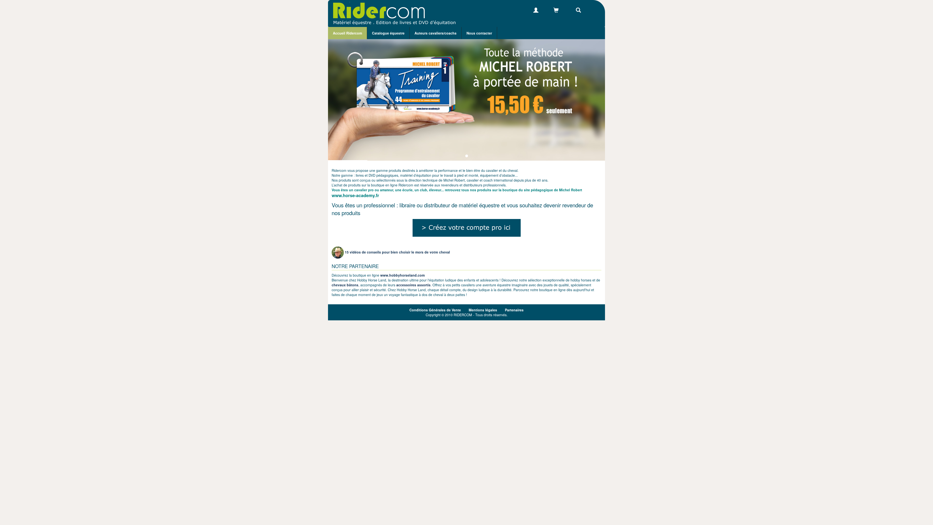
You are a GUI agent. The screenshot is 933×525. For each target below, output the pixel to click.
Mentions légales (483, 309)
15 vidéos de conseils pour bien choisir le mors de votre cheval (397, 252)
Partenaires (514, 309)
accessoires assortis (413, 284)
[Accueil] (392, 13)
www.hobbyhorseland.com (402, 275)
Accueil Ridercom (347, 33)
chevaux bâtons (345, 284)
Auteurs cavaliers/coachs (436, 33)
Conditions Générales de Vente (435, 309)
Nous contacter (479, 33)
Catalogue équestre (388, 33)
